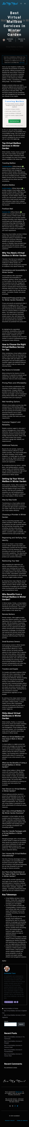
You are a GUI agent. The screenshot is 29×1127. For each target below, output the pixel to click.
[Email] (15, 1002)
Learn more (21, 62)
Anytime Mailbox (7, 188)
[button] (21, 3)
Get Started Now (14, 121)
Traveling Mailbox (7, 166)
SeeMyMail (9, 3)
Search (6, 1021)
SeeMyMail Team (10, 973)
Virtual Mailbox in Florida (11, 1008)
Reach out (19, 1091)
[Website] (17, 1002)
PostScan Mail (6, 212)
